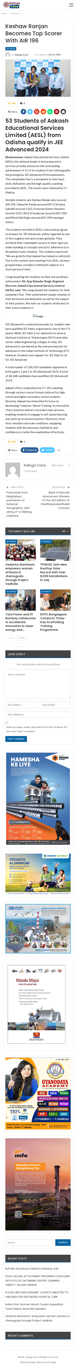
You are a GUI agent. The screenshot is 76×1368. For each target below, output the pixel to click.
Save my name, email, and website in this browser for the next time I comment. (37, 729)
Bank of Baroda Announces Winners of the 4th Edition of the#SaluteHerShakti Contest (55, 500)
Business (10, 49)
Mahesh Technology (46, 1362)
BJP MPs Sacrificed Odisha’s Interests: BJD (31, 1269)
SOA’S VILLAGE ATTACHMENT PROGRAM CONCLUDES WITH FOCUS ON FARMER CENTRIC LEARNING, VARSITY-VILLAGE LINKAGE (37, 1280)
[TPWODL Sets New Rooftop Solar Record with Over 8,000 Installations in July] (55, 550)
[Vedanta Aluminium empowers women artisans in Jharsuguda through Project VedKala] (20, 550)
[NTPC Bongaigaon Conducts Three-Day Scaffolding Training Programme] (55, 600)
